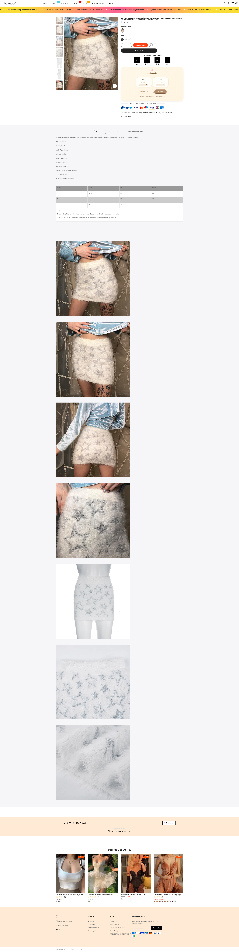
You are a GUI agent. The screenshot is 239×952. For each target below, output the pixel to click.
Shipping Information (94, 931)
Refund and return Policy (117, 927)
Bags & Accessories (97, 3)
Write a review (169, 823)
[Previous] (67, 53)
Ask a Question (126, 117)
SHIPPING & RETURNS (135, 132)
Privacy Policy (114, 924)
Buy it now (139, 50)
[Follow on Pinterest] (56, 932)
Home (45, 3)
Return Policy (114, 931)
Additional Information (116, 132)
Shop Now (160, 91)
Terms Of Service (93, 927)
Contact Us (91, 924)
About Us (91, 921)
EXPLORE (55, 3)
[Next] (115, 53)
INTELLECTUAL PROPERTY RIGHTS (121, 934)
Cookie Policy (114, 921)
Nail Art (111, 3)
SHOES (86, 3)
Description (100, 132)
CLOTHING (64, 3)
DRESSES (77, 3)
